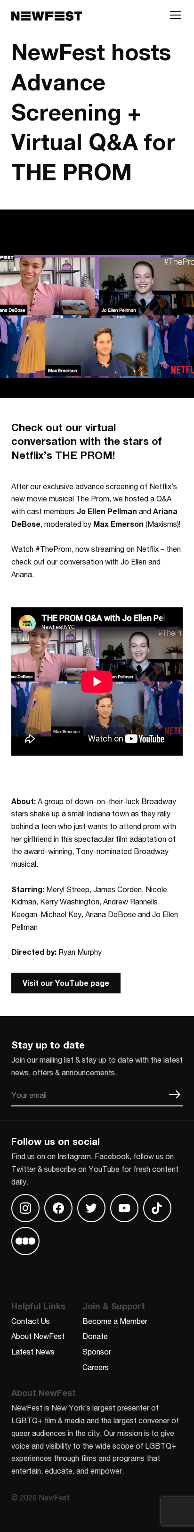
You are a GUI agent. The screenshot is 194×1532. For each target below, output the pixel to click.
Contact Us (30, 1320)
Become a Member (114, 1320)
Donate (95, 1335)
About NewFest (38, 1335)
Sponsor (96, 1351)
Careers (95, 1367)
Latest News (33, 1351)
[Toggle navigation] (176, 17)
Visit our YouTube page (66, 982)
